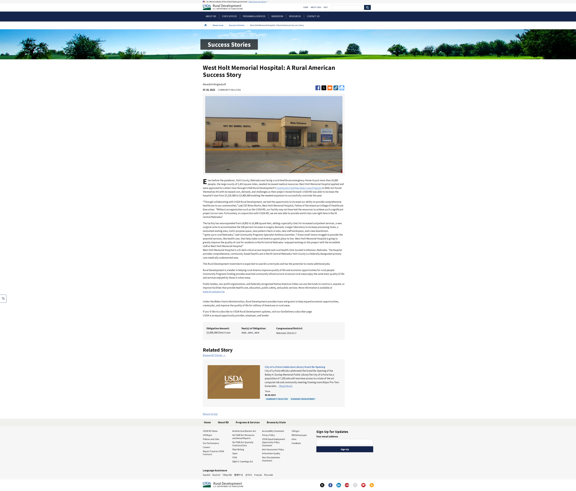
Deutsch (216, 474)
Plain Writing (238, 449)
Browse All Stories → (214, 355)
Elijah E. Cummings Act (242, 461)
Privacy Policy (268, 435)
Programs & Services (248, 422)
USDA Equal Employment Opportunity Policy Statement (273, 442)
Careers (206, 447)
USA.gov (295, 431)
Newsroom (218, 25)
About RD (223, 422)
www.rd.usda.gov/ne (214, 291)
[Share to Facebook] (317, 87)
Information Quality (271, 453)
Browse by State (276, 422)
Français (258, 474)
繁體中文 (238, 474)
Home (305, 7)
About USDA (316, 7)
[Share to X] (323, 87)
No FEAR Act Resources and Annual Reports (243, 437)
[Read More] (285, 386)
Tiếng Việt (227, 474)
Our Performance (211, 443)
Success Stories (236, 25)
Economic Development (303, 399)
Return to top (210, 414)
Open (234, 453)
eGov (294, 439)
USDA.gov (207, 435)
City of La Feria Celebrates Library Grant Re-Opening (295, 367)
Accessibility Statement (273, 431)
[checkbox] (3, 299)
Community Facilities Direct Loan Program (299, 188)
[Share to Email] (329, 87)
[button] (335, 87)
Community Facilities (277, 399)
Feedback (296, 443)
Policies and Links (211, 439)
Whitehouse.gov (299, 435)
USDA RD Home (210, 431)
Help (326, 7)
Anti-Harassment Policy (273, 449)
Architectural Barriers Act (244, 431)
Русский (268, 474)
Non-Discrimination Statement (271, 459)
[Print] (341, 87)
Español (206, 474)
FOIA (234, 457)
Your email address (327, 436)
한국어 (248, 474)
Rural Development (228, 7)
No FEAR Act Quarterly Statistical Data (242, 444)
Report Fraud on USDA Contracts (213, 453)
